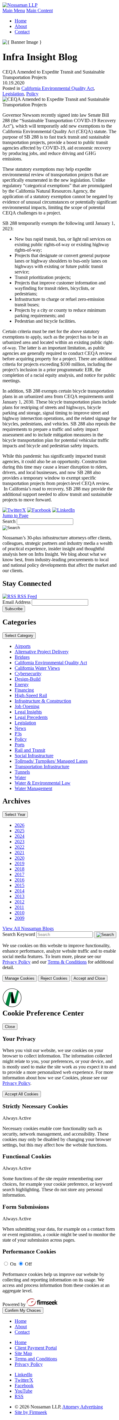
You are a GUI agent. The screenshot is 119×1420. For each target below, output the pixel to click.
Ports (19, 744)
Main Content (39, 10)
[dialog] (59, 962)
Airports (23, 646)
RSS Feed (26, 596)
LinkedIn (23, 1374)
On (13, 1264)
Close (10, 1026)
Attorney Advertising (82, 1406)
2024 (19, 836)
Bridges (22, 657)
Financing (24, 690)
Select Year (15, 814)
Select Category (19, 635)
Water (20, 777)
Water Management (33, 788)
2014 (19, 890)
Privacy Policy (16, 961)
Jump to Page (15, 515)
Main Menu (13, 10)
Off (28, 1264)
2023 (19, 841)
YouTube (23, 1391)
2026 (19, 825)
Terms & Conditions (67, 961)
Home (21, 20)
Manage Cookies (19, 978)
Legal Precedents (31, 717)
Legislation (13, 93)
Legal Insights (28, 711)
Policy (32, 93)
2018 (19, 869)
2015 (19, 885)
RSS (19, 1396)
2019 (19, 863)
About (21, 26)
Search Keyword (18, 934)
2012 (19, 901)
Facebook (24, 1385)
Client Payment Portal (36, 1347)
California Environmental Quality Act (57, 88)
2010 (19, 912)
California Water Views (37, 668)
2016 (19, 879)
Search (9, 521)
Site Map (23, 1353)
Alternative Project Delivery (42, 651)
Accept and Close (89, 978)
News (20, 728)
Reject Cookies (54, 978)
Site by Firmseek (31, 1412)
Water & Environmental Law (42, 783)
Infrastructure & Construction (43, 700)
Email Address (17, 602)
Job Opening (27, 706)
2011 (19, 907)
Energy (22, 684)
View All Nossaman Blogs (28, 928)
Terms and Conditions (36, 1358)
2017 (19, 874)
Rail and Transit (30, 750)
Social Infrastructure (34, 755)
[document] (59, 1151)
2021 (19, 852)
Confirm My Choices (23, 1310)
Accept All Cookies (21, 1094)
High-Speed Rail (31, 695)
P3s (18, 733)
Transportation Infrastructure (42, 766)
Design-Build (28, 679)
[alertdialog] (59, 1151)
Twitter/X (24, 1380)
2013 (19, 896)
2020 (19, 858)
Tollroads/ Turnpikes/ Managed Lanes (51, 761)
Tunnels (22, 772)
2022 (19, 847)
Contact (22, 31)
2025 (19, 830)
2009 (19, 918)
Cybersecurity (28, 673)
